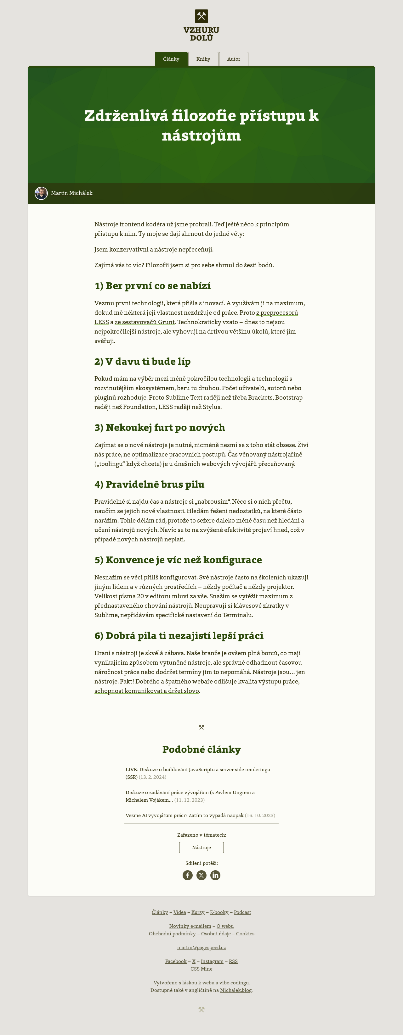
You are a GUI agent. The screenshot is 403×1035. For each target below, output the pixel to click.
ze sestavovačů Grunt (145, 322)
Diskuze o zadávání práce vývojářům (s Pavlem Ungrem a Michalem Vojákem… (190, 796)
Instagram (212, 961)
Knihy (203, 59)
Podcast (242, 912)
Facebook (176, 961)
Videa (179, 912)
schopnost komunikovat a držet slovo (146, 691)
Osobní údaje (216, 933)
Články (171, 59)
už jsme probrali (189, 224)
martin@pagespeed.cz (201, 947)
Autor (233, 59)
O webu (225, 926)
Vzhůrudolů (201, 33)
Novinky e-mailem (190, 926)
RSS (233, 961)
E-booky (219, 912)
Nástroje (201, 847)
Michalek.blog (236, 990)
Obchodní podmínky (172, 933)
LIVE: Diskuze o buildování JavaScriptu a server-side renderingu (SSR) (198, 773)
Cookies (245, 933)
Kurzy (198, 912)
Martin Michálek (72, 193)
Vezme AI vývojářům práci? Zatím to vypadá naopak (200, 815)
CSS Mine (201, 969)
